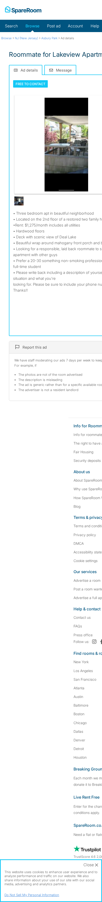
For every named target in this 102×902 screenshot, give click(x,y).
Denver (79, 740)
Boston (79, 714)
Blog (77, 506)
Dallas (78, 731)
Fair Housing (83, 452)
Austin (78, 697)
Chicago (80, 723)
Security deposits (87, 460)
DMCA (79, 543)
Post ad (53, 25)
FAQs (78, 626)
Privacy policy (85, 535)
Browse (32, 25)
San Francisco (85, 679)
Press (83, 635)
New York (81, 662)
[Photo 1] (66, 144)
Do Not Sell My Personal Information (31, 895)
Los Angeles (83, 671)
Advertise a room (87, 580)
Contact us (82, 617)
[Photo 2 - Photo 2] (19, 201)
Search (11, 25)
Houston (80, 757)
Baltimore (81, 705)
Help (95, 25)
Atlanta (79, 688)
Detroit (79, 749)
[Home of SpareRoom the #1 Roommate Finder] (23, 10)
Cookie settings (86, 561)
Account (75, 25)
